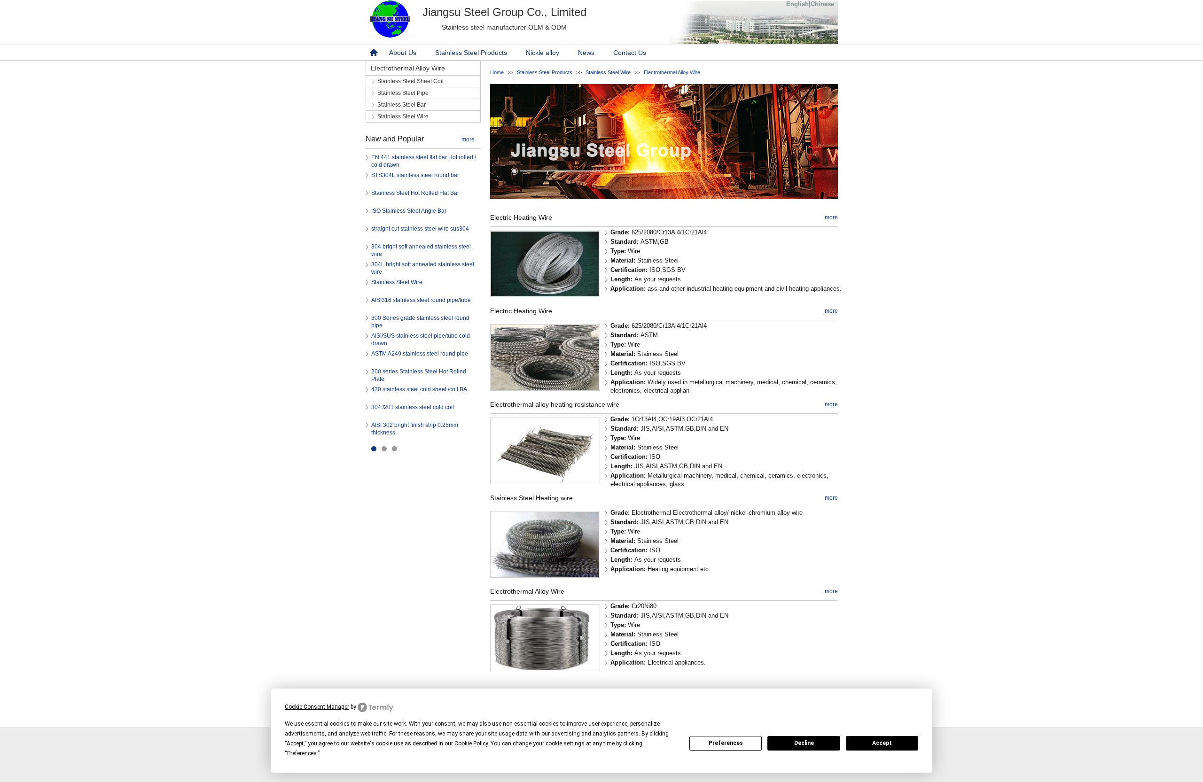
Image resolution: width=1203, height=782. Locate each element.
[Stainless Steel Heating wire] (545, 574)
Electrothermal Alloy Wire (672, 72)
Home (497, 72)
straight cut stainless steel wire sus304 (420, 228)
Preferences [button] (302, 753)
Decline (804, 743)
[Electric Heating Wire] (545, 294)
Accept (882, 743)
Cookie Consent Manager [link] (317, 707)
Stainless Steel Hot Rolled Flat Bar (415, 193)
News (586, 52)
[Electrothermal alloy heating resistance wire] (545, 481)
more (468, 139)
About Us (402, 52)
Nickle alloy (542, 52)
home (373, 52)
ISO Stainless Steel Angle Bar (408, 211)
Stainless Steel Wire (608, 72)
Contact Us (629, 52)
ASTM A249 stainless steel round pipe (419, 353)
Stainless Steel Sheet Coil (410, 81)
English (797, 4)
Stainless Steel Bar (401, 104)
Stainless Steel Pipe (403, 93)
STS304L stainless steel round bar (415, 175)
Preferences (726, 743)
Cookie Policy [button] (471, 743)
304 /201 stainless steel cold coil (412, 407)
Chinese (822, 4)
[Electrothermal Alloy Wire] (545, 668)
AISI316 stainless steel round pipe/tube (421, 300)
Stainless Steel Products (471, 52)
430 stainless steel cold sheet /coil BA (419, 389)
